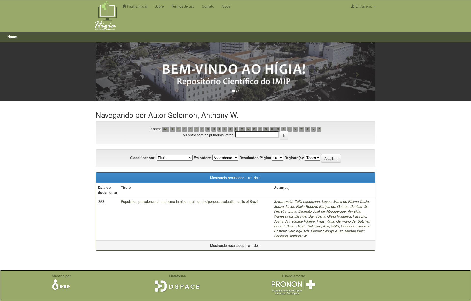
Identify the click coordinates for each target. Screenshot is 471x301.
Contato (208, 6)
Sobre (159, 6)
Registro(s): (294, 157)
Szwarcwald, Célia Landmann (297, 201)
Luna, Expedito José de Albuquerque (317, 211)
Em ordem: (202, 157)
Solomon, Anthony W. (290, 235)
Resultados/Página (255, 157)
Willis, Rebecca (343, 226)
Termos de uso (183, 6)
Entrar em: (363, 6)
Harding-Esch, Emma (304, 230)
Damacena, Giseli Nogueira (329, 216)
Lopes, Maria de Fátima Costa (345, 201)
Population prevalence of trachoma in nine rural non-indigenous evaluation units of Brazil (189, 201)
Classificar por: (143, 157)
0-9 (165, 129)
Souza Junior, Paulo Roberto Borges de (304, 206)
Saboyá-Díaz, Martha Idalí (343, 230)
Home (12, 36)
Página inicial (136, 6)
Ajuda (226, 6)
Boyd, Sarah (296, 226)
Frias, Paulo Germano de (336, 221)
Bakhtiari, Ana (318, 226)
